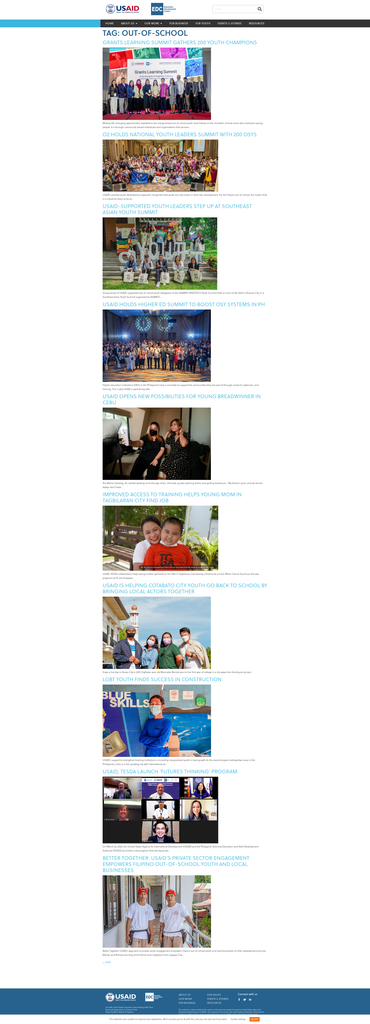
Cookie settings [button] (238, 1019)
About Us (127, 23)
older (107, 961)
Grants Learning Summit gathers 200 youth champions (180, 42)
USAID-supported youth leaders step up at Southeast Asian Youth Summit (177, 209)
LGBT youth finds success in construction (162, 679)
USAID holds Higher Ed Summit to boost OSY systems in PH (184, 304)
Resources (256, 23)
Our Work (152, 23)
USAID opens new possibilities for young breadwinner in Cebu (182, 399)
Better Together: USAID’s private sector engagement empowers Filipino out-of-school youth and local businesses (176, 864)
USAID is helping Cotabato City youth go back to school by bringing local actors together (185, 588)
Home (109, 23)
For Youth (203, 23)
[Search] (260, 9)
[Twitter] (244, 999)
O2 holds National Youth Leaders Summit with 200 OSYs (180, 134)
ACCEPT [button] (254, 1019)
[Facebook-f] (239, 999)
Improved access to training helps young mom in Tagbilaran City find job (172, 497)
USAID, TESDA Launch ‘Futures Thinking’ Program (170, 771)
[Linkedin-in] (250, 999)
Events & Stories (230, 23)
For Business (178, 23)
